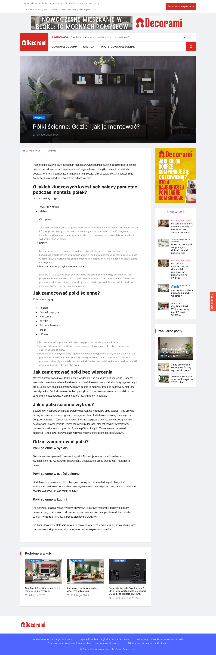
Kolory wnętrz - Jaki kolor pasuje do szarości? (160, 639)
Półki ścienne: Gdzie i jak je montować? (52, 639)
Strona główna (33, 150)
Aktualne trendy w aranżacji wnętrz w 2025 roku (83, 589)
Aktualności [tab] (177, 212)
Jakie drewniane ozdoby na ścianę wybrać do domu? (181, 367)
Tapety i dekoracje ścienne (118, 46)
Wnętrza (88, 46)
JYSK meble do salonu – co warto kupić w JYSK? (174, 350)
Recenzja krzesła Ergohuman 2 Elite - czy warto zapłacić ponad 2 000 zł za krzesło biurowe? (127, 591)
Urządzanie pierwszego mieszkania (82, 3)
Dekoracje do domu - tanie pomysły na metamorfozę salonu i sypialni (182, 228)
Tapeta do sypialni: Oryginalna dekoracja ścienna (104, 639)
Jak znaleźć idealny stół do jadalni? (41, 9)
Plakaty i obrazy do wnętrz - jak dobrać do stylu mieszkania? (100, 37)
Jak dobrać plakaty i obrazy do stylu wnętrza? (182, 293)
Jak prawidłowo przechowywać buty (79, 9)
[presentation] (184, 37)
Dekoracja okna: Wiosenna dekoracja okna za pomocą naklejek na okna (84, 643)
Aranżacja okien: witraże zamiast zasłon (43, 3)
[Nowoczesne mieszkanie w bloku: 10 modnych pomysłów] (108, 23)
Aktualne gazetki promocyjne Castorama (148, 643)
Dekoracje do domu (64, 46)
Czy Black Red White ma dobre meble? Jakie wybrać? (42, 589)
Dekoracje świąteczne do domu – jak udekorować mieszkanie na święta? (179, 270)
